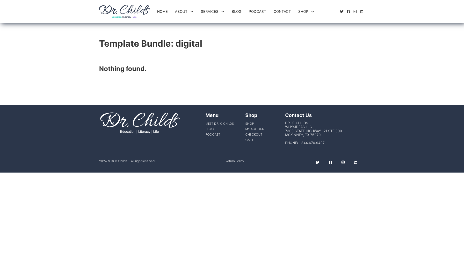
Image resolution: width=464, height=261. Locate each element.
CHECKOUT (253, 134)
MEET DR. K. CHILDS (219, 123)
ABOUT (181, 11)
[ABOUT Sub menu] (192, 11)
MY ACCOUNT (255, 129)
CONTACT (282, 11)
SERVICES (209, 11)
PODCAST (257, 11)
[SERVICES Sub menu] (223, 11)
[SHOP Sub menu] (312, 11)
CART (249, 140)
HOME (162, 11)
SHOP (303, 11)
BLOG (236, 11)
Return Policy (234, 161)
